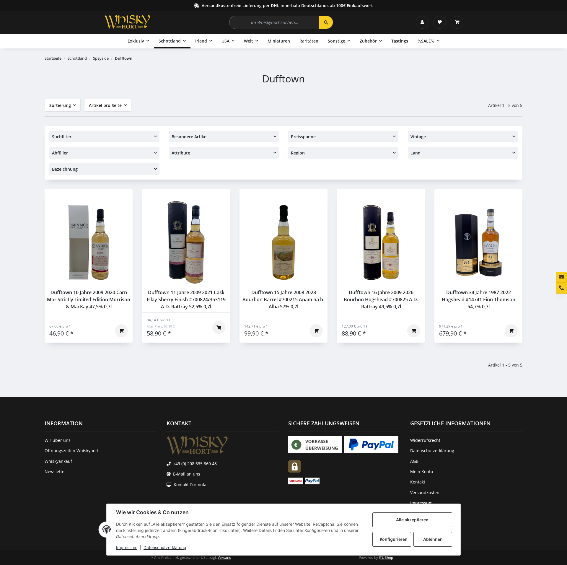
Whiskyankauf (58, 461)
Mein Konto (421, 471)
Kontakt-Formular (191, 484)
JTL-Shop (386, 557)
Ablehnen (433, 539)
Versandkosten (424, 492)
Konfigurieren (394, 539)
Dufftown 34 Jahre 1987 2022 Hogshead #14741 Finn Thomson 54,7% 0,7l (478, 299)
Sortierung (60, 105)
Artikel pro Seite (105, 105)
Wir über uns (58, 440)
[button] (422, 22)
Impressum (126, 547)
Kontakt (417, 482)
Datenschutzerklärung (165, 547)
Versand (224, 557)
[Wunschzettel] (439, 22)
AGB (414, 461)
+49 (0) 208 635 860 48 (195, 463)
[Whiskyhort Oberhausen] (127, 22)
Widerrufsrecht (425, 440)
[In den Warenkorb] (121, 330)
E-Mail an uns (186, 474)
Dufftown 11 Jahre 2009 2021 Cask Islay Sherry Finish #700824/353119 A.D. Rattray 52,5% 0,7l (186, 299)
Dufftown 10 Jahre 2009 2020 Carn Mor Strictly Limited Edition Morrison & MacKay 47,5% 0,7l (88, 299)
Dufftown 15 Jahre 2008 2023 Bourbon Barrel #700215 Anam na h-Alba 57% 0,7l (283, 299)
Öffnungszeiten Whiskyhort (72, 450)
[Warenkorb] (457, 22)
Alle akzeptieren (412, 519)
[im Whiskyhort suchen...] (326, 22)
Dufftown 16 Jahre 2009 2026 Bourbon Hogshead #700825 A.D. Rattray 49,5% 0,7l (381, 299)
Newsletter (55, 471)
